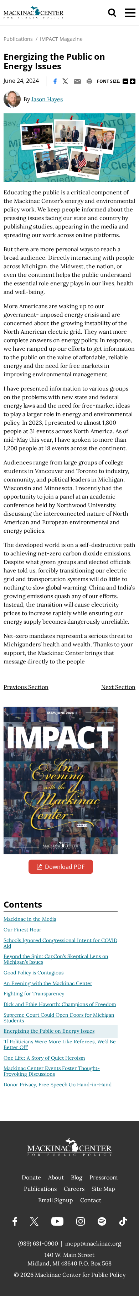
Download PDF (64, 867)
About (56, 1177)
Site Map (103, 1188)
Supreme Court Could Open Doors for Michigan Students (59, 1018)
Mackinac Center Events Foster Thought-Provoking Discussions (52, 1071)
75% (125, 81)
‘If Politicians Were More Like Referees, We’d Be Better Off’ (60, 1044)
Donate (31, 1177)
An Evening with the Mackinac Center (48, 983)
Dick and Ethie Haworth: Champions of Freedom (60, 1004)
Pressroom (103, 1177)
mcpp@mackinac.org (93, 1243)
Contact (90, 1200)
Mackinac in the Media (30, 919)
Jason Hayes (47, 99)
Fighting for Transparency (34, 993)
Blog (76, 1177)
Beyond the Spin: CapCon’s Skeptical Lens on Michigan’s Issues (56, 959)
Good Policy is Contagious (33, 972)
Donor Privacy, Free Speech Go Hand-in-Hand (58, 1084)
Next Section (118, 686)
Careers (74, 1188)
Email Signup (55, 1200)
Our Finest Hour (22, 929)
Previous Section (26, 686)
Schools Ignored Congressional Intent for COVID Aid (60, 943)
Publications (18, 39)
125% (132, 81)
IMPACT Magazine (61, 39)
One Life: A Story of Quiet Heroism (44, 1058)
